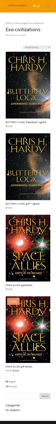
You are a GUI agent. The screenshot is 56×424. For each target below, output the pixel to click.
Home (8, 23)
